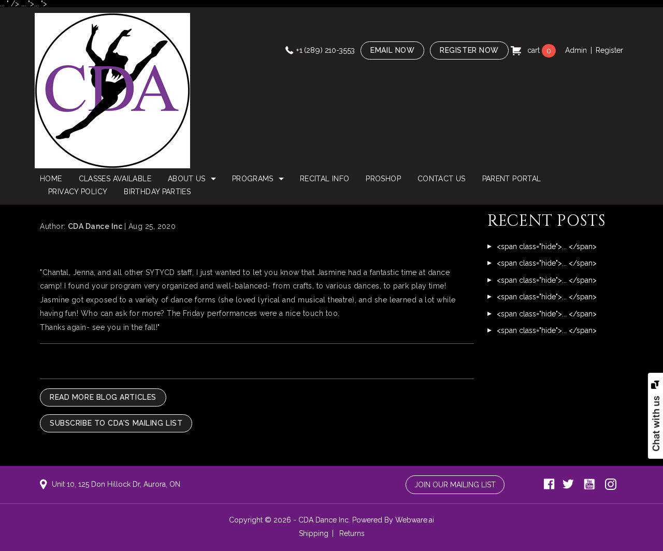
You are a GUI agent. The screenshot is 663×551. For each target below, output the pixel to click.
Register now (469, 50)
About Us (187, 179)
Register (609, 50)
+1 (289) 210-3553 (325, 50)
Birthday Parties (157, 191)
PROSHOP (383, 179)
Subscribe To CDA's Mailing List (116, 423)
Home (51, 179)
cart (538, 50)
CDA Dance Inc (323, 520)
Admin (576, 50)
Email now (392, 50)
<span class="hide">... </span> (547, 246)
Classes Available (115, 179)
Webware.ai (414, 520)
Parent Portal (511, 179)
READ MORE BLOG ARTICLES (103, 397)
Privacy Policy (77, 191)
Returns (352, 533)
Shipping (313, 533)
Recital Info (324, 179)
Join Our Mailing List (455, 485)
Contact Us (441, 179)
